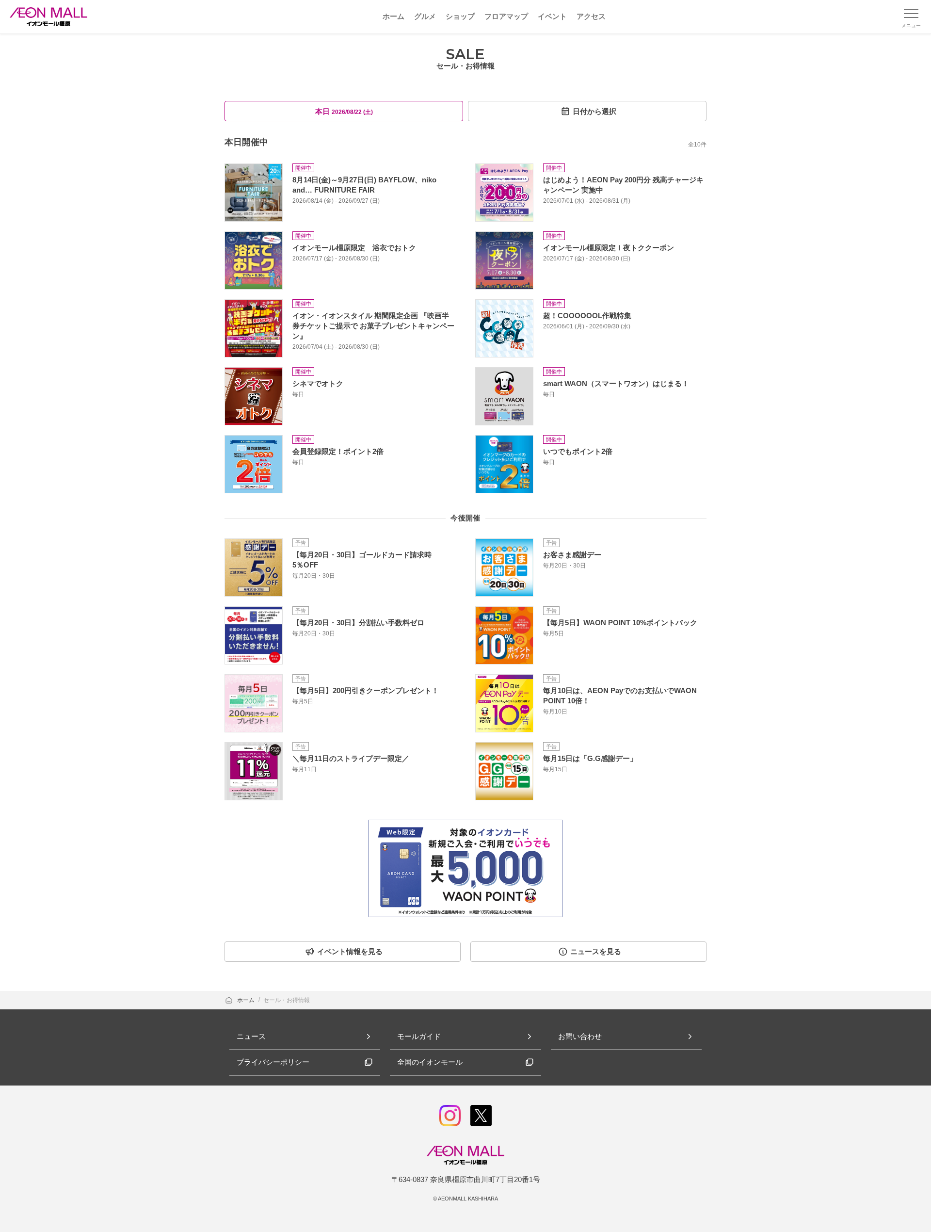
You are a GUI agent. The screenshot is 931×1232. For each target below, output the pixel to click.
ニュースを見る (595, 951)
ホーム (246, 1000)
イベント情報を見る (350, 951)
